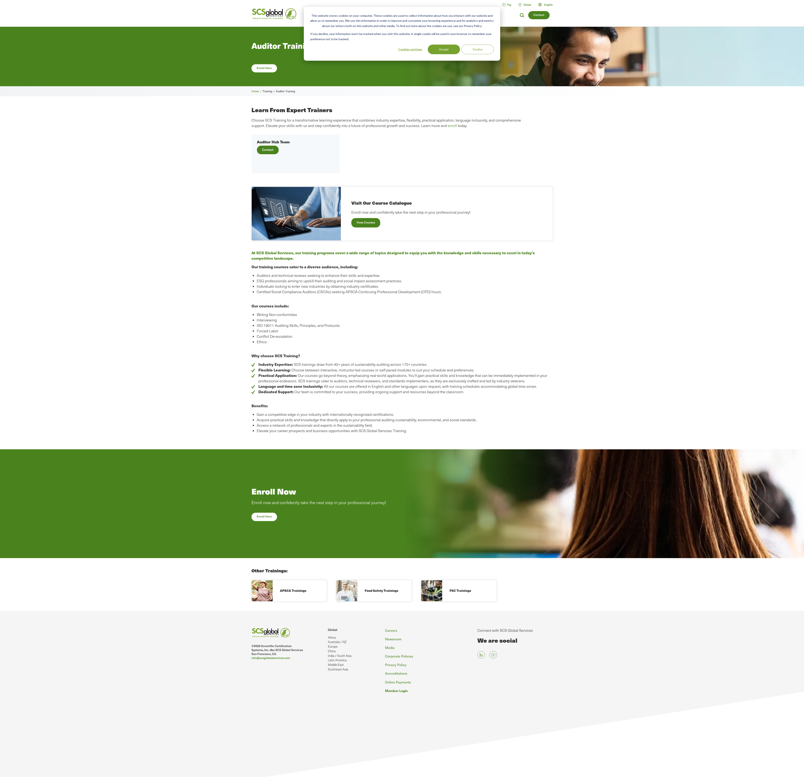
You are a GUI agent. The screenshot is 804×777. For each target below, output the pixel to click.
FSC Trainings (460, 590)
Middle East (336, 665)
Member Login (396, 690)
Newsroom (393, 638)
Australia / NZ (337, 642)
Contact (538, 15)
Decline (478, 49)
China (332, 651)
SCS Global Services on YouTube (493, 655)
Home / (257, 91)
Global (332, 629)
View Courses (366, 222)
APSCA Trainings (293, 590)
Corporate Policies (399, 656)
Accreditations (396, 673)
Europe (333, 646)
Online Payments (398, 682)
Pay (509, 4)
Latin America (337, 660)
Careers (391, 630)
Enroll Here (264, 68)
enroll (452, 125)
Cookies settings (410, 49)
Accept (444, 49)
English (548, 4)
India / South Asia (340, 656)
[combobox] (547, 4)
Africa (332, 637)
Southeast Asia (338, 669)
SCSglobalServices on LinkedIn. (481, 655)
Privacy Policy (395, 664)
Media (390, 647)
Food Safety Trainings (381, 590)
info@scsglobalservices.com (270, 658)
